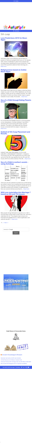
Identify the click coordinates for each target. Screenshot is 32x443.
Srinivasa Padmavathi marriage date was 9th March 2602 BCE (16, 361)
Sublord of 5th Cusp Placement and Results (15, 133)
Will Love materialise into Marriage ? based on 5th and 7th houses (16, 193)
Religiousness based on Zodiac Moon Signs (14, 71)
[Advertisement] (14, 12)
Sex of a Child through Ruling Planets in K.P (16, 101)
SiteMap (18, 367)
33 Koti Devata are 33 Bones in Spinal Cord (11, 359)
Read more (3, 66)
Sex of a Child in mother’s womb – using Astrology (14, 163)
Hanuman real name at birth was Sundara (11, 358)
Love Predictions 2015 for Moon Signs (14, 39)
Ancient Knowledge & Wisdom (12, 355)
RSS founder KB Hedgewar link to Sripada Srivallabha (14, 363)
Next (6, 222)
